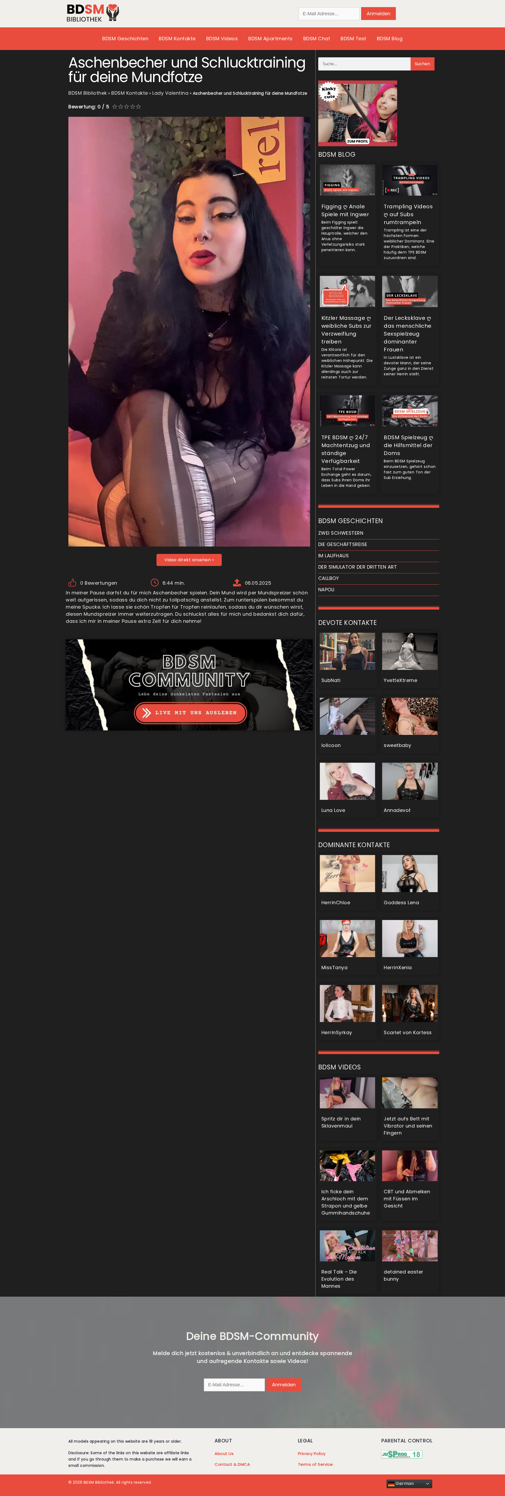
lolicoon (331, 745)
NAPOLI (326, 589)
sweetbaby (397, 745)
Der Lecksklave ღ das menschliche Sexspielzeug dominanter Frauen (408, 333)
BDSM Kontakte (177, 38)
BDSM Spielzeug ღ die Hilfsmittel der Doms (408, 445)
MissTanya (334, 967)
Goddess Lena (401, 902)
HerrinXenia (398, 967)
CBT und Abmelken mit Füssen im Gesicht (407, 1198)
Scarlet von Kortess (408, 1032)
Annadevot (397, 810)
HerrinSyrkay (336, 1032)
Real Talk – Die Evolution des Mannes (339, 1278)
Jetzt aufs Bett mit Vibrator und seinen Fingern (408, 1125)
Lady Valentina (170, 93)
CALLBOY (328, 578)
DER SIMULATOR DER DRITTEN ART (357, 567)
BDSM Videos (222, 38)
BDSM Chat (316, 38)
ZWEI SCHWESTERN (340, 533)
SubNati (331, 680)
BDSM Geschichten (125, 38)
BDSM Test (353, 38)
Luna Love (333, 810)
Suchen (422, 64)
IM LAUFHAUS (333, 555)
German (404, 1483)
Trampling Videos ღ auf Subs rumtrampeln (408, 214)
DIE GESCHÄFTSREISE (342, 544)
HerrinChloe (335, 902)
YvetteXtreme (400, 680)
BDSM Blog (390, 38)
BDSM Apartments (270, 38)
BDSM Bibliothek (87, 93)
